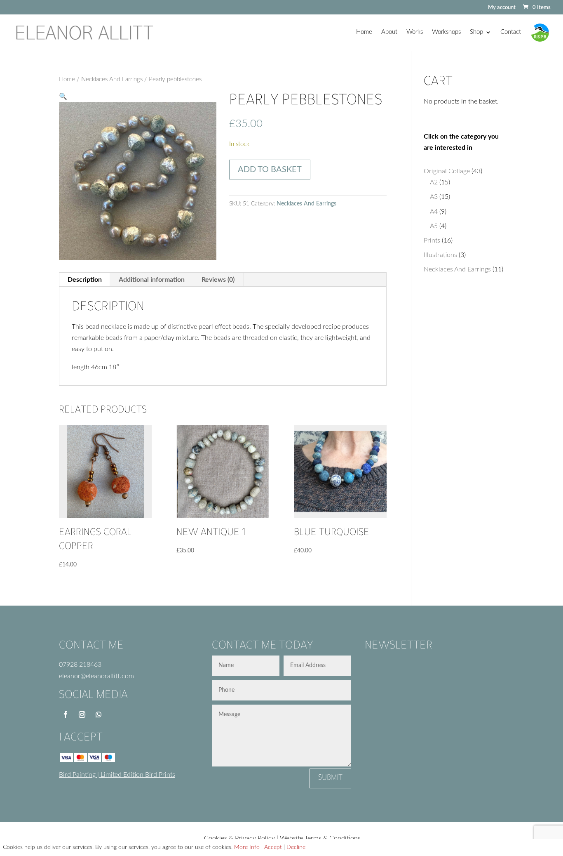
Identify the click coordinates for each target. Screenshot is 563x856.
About (389, 32)
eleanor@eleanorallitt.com (96, 676)
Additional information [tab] (152, 279)
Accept (273, 847)
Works (414, 32)
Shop (476, 32)
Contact (510, 32)
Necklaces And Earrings (112, 79)
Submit (330, 778)
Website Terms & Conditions (320, 838)
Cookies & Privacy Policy (239, 838)
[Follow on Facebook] (65, 714)
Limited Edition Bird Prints (138, 774)
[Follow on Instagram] (82, 714)
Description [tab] (85, 279)
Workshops (446, 32)
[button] (63, 96)
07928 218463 (80, 664)
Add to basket (270, 169)
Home (364, 32)
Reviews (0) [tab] (218, 279)
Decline (295, 847)
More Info (247, 847)
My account (502, 7)
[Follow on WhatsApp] (98, 714)
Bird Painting (77, 774)
